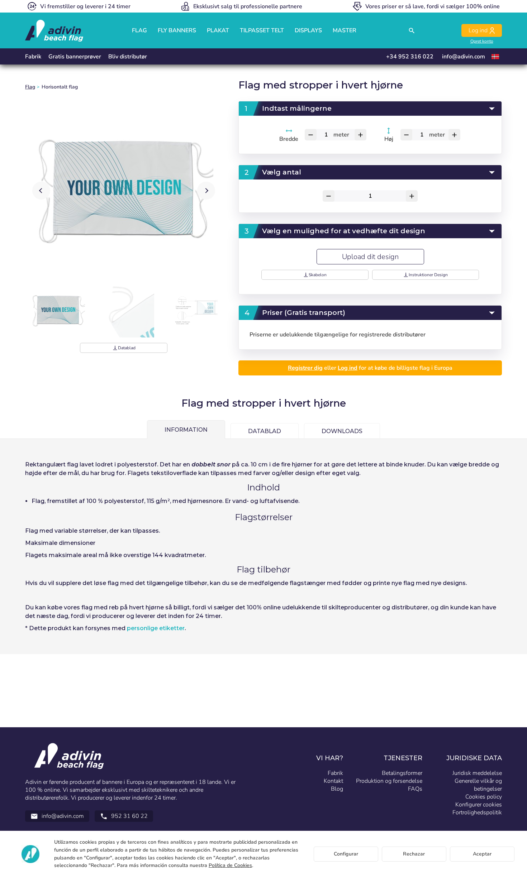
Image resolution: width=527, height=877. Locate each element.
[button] (206, 191)
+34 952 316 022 (409, 57)
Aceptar (482, 853)
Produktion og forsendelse (389, 781)
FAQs (415, 789)
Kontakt (333, 781)
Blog (337, 789)
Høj (388, 139)
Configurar (346, 853)
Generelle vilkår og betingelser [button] (478, 785)
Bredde (289, 139)
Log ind (347, 368)
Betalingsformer (402, 773)
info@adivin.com (463, 57)
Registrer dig (305, 368)
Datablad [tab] (264, 431)
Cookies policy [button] (483, 797)
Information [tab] (186, 429)
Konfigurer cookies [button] (478, 805)
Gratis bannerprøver (74, 57)
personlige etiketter (156, 628)
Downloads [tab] (342, 431)
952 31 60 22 (124, 816)
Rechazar (414, 853)
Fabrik (33, 57)
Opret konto (481, 41)
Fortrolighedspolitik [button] (477, 812)
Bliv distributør (127, 57)
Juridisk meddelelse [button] (477, 773)
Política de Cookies (230, 865)
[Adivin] (54, 31)
